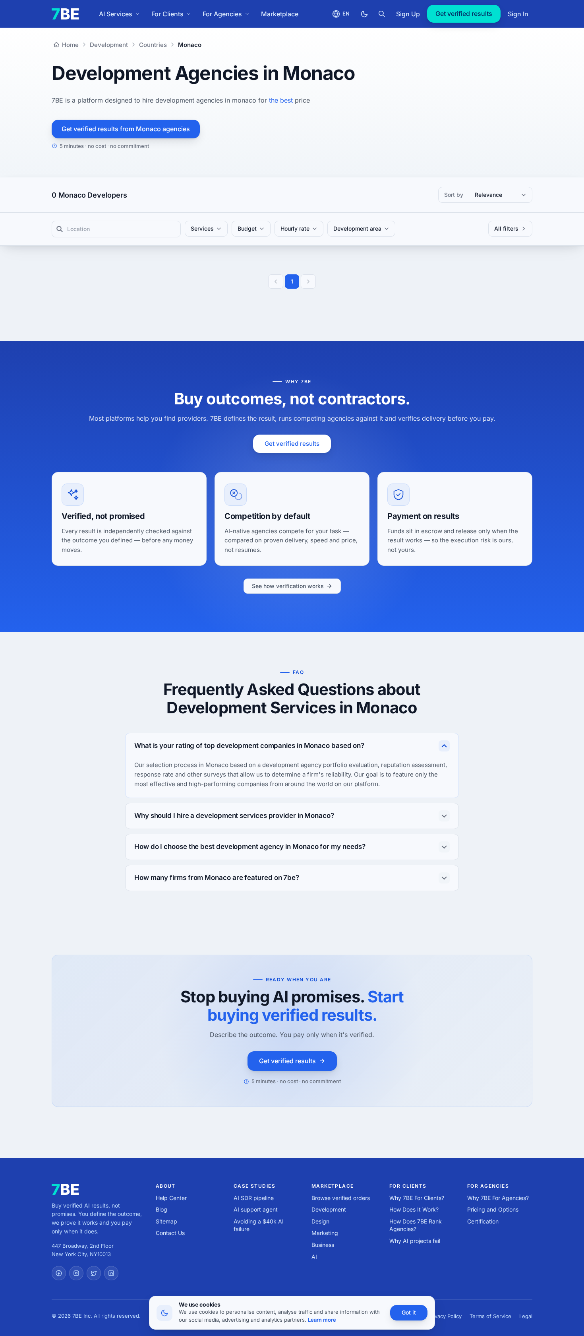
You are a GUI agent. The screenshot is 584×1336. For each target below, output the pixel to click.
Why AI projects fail (414, 1240)
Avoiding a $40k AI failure (259, 1225)
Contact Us (170, 1232)
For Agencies (222, 14)
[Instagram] (76, 1273)
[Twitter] (94, 1273)
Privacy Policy (445, 1316)
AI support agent (256, 1209)
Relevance (488, 194)
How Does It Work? (414, 1209)
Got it (409, 1312)
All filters (506, 228)
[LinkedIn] (111, 1273)
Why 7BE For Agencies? (498, 1197)
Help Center (171, 1197)
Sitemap (166, 1221)
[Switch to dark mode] (364, 14)
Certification (483, 1221)
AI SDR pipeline (254, 1197)
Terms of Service (490, 1316)
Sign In (518, 14)
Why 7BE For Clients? (416, 1197)
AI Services (115, 14)
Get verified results (463, 13)
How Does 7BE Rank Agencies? (415, 1225)
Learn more (322, 1320)
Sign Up (408, 14)
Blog (161, 1209)
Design (320, 1221)
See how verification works (288, 586)
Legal (525, 1316)
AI (314, 1256)
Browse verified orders (340, 1197)
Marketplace (279, 14)
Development (328, 1209)
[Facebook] (59, 1273)
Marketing (324, 1232)
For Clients (167, 14)
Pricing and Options (492, 1209)
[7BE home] (65, 1189)
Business (322, 1244)
